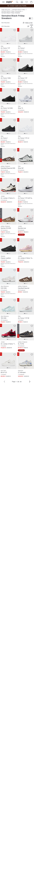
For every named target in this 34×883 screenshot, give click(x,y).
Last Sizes (21, 234)
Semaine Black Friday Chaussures (11, 11)
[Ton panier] (31, 2)
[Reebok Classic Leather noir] (8, 246)
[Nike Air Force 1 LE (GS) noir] (8, 96)
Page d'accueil (5, 9)
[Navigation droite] (30, 382)
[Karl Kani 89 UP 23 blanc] (8, 360)
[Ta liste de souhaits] (27, 2)
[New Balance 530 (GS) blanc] (8, 276)
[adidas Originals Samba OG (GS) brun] (8, 216)
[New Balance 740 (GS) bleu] (8, 306)
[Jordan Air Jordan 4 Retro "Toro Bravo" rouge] (8, 332)
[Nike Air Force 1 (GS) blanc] (8, 66)
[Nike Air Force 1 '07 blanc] (8, 36)
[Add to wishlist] (15, 30)
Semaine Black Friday (18, 9)
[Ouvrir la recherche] (17, 2)
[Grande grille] (32, 18)
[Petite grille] (30, 18)
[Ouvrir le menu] (3, 2)
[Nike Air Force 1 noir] (8, 126)
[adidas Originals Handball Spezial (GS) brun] (8, 156)
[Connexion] (22, 2)
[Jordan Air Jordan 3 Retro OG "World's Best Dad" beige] (8, 186)
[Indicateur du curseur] (8, 43)
